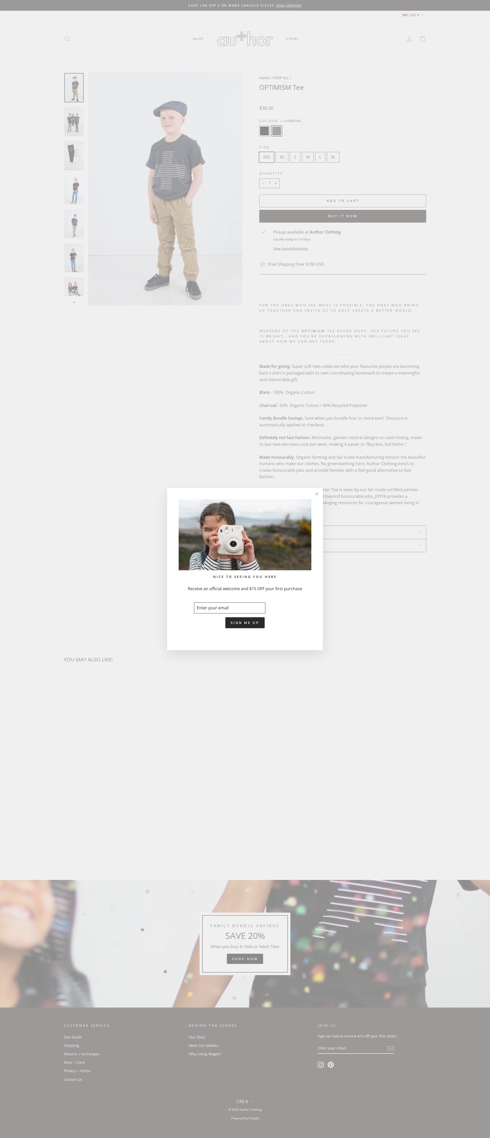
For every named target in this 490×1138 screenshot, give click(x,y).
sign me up (245, 622)
